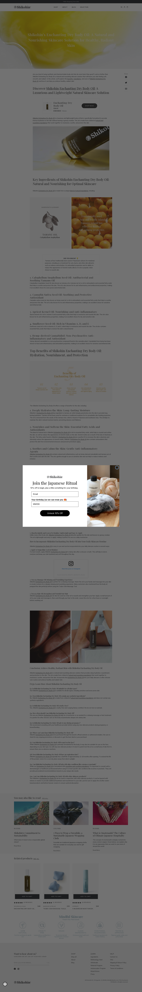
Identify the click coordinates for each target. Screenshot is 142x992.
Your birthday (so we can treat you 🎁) (49, 500)
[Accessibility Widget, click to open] (5, 984)
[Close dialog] (117, 467)
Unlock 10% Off (55, 513)
